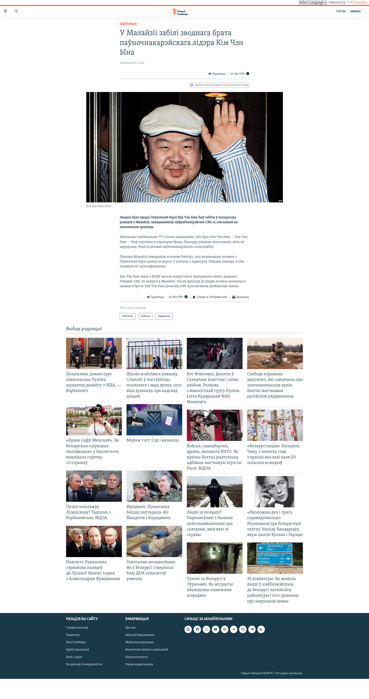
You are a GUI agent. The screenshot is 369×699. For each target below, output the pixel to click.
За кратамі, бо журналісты (84, 664)
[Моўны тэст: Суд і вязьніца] (154, 419)
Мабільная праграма (139, 642)
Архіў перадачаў (77, 649)
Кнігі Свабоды (76, 642)
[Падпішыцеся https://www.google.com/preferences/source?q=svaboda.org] (188, 629)
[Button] (217, 73)
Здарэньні (128, 24)
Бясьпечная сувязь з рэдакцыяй (146, 649)
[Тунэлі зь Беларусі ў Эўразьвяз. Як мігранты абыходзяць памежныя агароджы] (215, 558)
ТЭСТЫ (340, 11)
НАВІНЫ (355, 11)
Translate (360, 2)
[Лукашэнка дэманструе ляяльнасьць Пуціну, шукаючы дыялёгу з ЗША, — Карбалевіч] (94, 353)
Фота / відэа (74, 656)
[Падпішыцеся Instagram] (242, 629)
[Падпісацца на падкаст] (224, 629)
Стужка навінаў (77, 627)
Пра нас (130, 627)
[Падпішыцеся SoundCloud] (233, 629)
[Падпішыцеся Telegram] (252, 629)
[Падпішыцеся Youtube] (215, 629)
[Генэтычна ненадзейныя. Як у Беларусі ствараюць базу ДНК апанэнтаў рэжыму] (154, 541)
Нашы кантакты (136, 656)
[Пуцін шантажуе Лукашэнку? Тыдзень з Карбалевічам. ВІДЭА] (94, 486)
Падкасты (73, 635)
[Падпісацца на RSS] (261, 629)
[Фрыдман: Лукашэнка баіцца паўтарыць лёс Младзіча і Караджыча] (154, 486)
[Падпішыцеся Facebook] (197, 629)
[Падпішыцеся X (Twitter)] (206, 629)
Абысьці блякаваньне (140, 635)
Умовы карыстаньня (139, 664)
